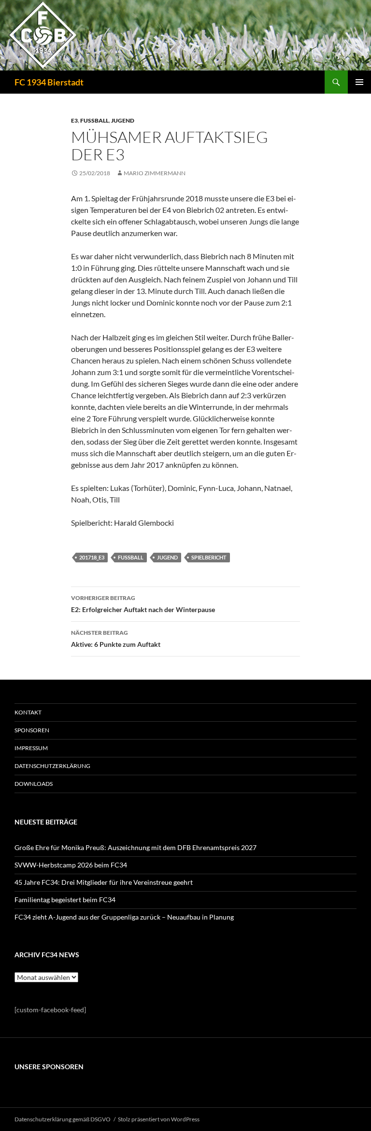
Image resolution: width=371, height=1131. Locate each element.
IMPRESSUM (31, 748)
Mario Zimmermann (155, 173)
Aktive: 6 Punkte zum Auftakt (115, 638)
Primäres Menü (359, 82)
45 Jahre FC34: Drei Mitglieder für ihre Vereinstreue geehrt (103, 882)
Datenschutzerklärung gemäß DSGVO (62, 1119)
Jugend (122, 120)
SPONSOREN (31, 730)
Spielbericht (209, 557)
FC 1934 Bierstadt (49, 82)
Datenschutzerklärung (52, 765)
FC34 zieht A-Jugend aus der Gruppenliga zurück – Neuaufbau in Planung (124, 917)
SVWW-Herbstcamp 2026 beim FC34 (70, 865)
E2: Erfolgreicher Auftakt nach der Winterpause (143, 604)
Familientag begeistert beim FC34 (64, 899)
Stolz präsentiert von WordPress (159, 1119)
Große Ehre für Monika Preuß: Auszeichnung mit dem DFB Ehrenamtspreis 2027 (135, 847)
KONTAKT (28, 712)
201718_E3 (91, 557)
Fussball (94, 120)
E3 (74, 120)
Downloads (33, 783)
